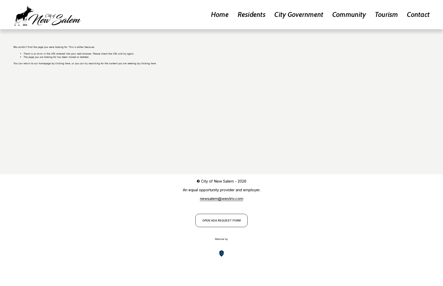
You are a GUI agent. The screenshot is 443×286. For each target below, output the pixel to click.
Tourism (386, 14)
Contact (418, 14)
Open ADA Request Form (221, 220)
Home (220, 14)
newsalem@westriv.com (221, 198)
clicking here (62, 63)
